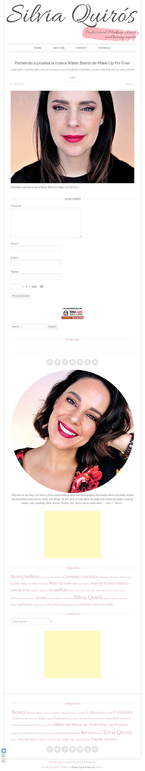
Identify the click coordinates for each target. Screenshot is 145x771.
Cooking (108, 712)
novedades (101, 590)
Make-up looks (40, 583)
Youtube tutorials (103, 739)
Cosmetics (56, 577)
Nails (87, 590)
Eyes (36, 718)
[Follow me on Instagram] (80, 362)
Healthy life (35, 725)
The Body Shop (54, 739)
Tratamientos (66, 604)
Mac (44, 725)
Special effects (111, 598)
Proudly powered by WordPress (56, 767)
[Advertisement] (72, 534)
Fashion (59, 718)
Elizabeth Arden (27, 718)
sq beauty (25, 604)
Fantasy (49, 718)
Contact (81, 47)
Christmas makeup (59, 712)
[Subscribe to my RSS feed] (95, 362)
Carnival (47, 712)
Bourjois (30, 712)
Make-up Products (81, 583)
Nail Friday (79, 590)
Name (15, 243)
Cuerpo (15, 718)
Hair (117, 577)
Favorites (83, 718)
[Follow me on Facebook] (49, 362)
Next (130, 84)
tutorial (85, 604)
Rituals (99, 733)
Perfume (51, 733)
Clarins (72, 712)
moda (71, 590)
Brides (39, 712)
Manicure (35, 590)
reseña (40, 597)
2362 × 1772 (58, 70)
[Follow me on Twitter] (57, 362)
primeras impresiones (115, 590)
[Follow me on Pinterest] (72, 362)
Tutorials (104, 47)
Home (37, 47)
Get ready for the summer (100, 718)
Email (15, 257)
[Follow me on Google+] (65, 362)
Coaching (81, 712)
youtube (106, 604)
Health (128, 577)
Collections (45, 577)
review (51, 598)
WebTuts (99, 767)
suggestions (39, 604)
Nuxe (43, 733)
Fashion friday (71, 718)
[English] (12, 350)
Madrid (49, 724)
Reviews (60, 598)
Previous (17, 84)
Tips (49, 604)
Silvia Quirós (88, 597)
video (96, 604)
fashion (111, 577)
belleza (32, 576)
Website (15, 271)
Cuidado (102, 577)
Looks (15, 583)
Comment (16, 206)
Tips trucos (76, 739)
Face (42, 718)
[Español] (12, 345)
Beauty (17, 576)
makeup (122, 583)
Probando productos (23, 598)
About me (59, 47)
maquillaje (58, 589)
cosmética (89, 576)
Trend (77, 604)
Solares (15, 739)
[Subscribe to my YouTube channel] (87, 362)
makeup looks (20, 590)
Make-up (26, 583)
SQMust (42, 739)
